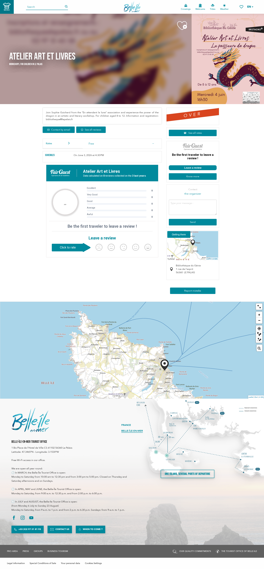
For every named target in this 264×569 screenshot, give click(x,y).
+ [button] (259, 315)
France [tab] (126, 425)
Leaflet (208, 258)
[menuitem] (132, 7)
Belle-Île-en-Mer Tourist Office (29, 442)
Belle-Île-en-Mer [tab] (132, 431)
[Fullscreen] (259, 306)
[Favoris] (241, 7)
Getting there (179, 234)
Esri (256, 397)
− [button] (259, 320)
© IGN (215, 258)
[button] (250, 6)
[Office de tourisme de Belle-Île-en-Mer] (30, 420)
